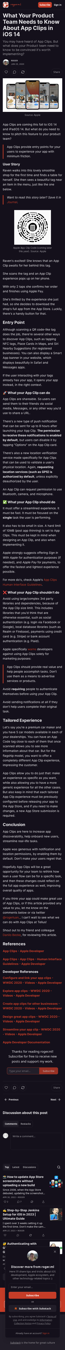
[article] (32, 1189)
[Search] (58, 1167)
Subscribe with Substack (35, 1308)
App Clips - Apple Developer (23, 951)
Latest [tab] (15, 1167)
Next (53, 1099)
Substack (15, 1342)
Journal (12, 202)
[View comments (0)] (14, 72)
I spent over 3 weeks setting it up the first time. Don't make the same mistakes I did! (24, 1224)
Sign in (58, 4)
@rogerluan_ (11, 917)
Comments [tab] (11, 1123)
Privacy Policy (43, 1323)
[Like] (6, 72)
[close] (55, 1251)
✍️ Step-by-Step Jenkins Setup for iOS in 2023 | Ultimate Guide (21, 1214)
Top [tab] (7, 1167)
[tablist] (18, 1123)
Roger (14, 60)
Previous (13, 1099)
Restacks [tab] (26, 1123)
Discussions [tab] (29, 1167)
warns (32, 649)
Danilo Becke (12, 935)
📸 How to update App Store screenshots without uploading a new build (23, 1181)
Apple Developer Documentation (26, 1042)
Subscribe (45, 4)
